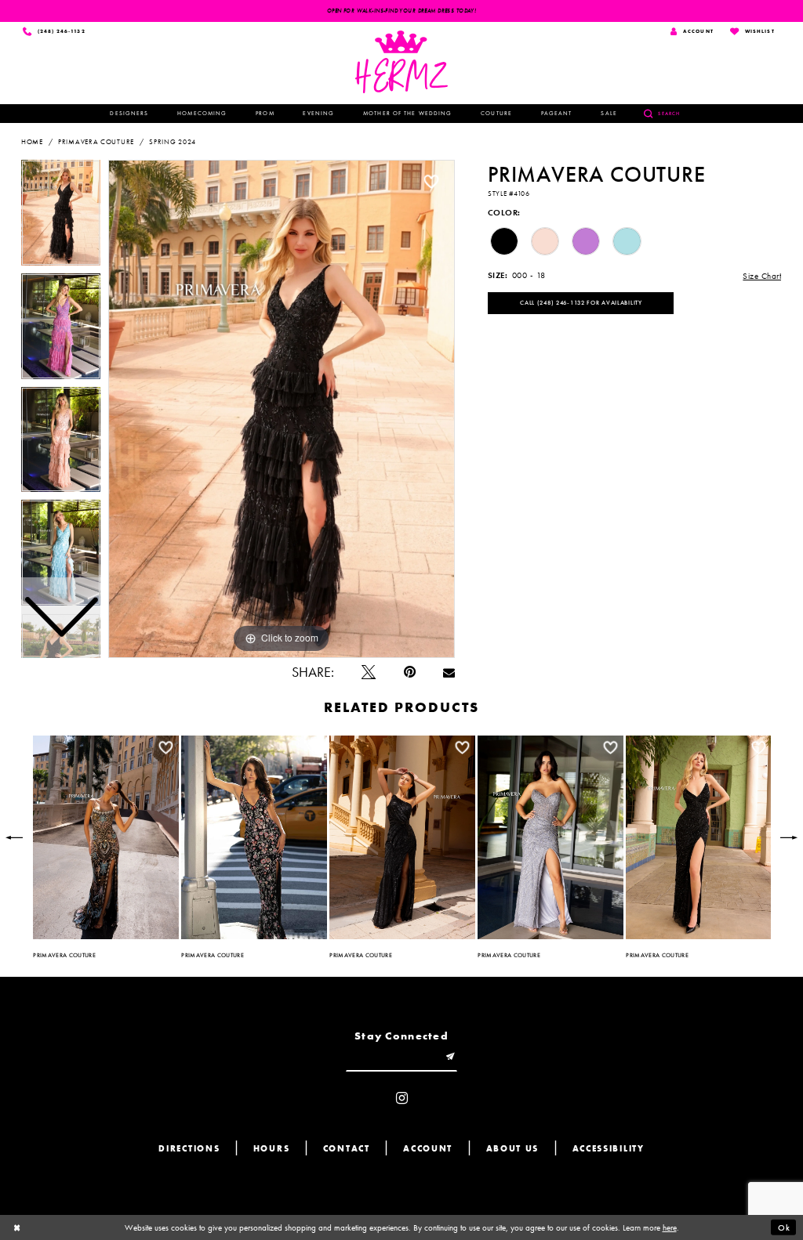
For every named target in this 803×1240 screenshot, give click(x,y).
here (670, 1227)
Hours (271, 1149)
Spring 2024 (172, 141)
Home (32, 141)
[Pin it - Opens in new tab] (410, 673)
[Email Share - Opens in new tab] (449, 673)
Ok (784, 1227)
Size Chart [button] (762, 275)
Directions (189, 1149)
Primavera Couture (96, 141)
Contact (346, 1149)
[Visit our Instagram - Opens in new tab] (402, 1099)
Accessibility (608, 1149)
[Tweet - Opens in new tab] (369, 673)
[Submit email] (450, 1057)
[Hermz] (402, 62)
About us (513, 1149)
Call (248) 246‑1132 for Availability (581, 302)
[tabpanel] (281, 409)
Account (427, 1149)
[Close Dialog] (17, 1227)
